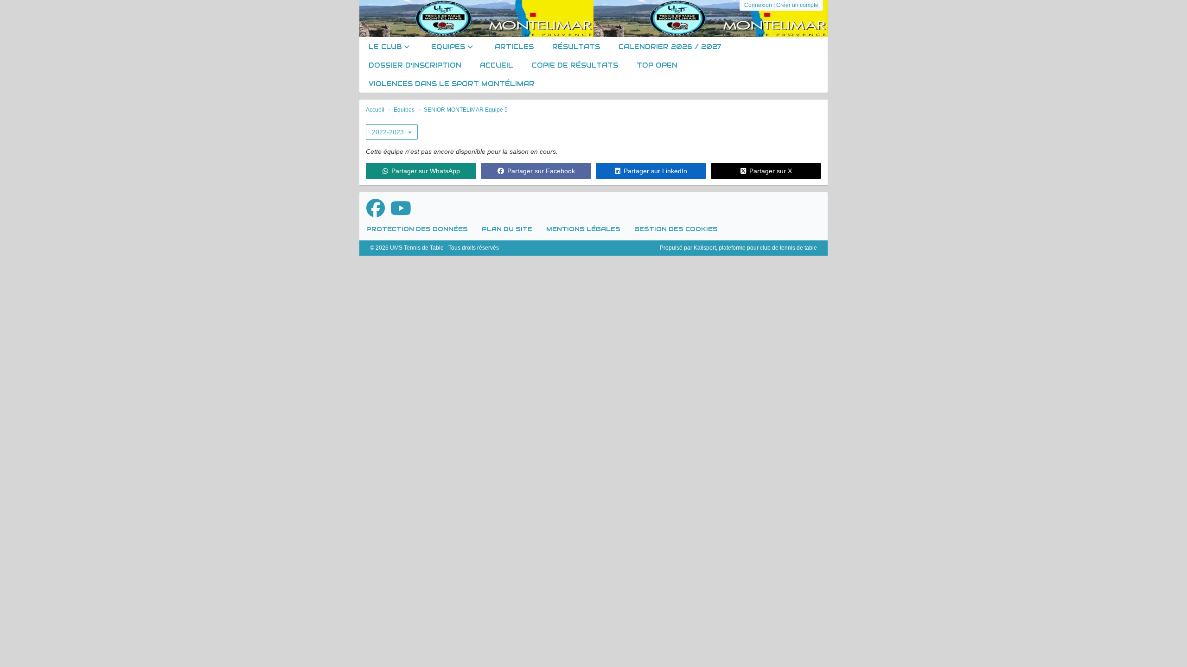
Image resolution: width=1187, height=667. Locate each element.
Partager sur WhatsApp (425, 171)
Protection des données (417, 229)
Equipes (449, 47)
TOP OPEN (657, 65)
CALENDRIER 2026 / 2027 (670, 47)
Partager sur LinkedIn (655, 171)
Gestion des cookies (676, 229)
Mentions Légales (583, 229)
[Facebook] (375, 208)
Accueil (496, 65)
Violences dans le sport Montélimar (452, 84)
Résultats (576, 47)
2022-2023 (389, 132)
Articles (514, 47)
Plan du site (507, 229)
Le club (386, 47)
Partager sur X (770, 171)
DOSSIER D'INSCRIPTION (415, 65)
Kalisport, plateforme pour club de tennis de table (755, 248)
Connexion (758, 5)
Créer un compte (797, 5)
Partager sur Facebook (541, 171)
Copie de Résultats (575, 65)
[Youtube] (400, 208)
